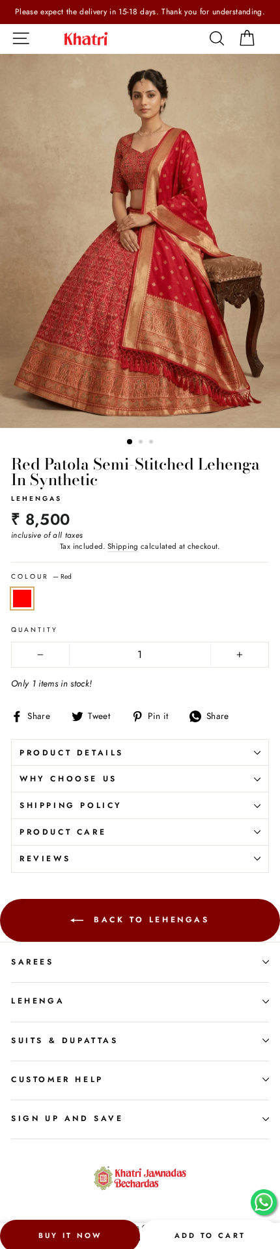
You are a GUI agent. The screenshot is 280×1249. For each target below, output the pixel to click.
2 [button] (142, 443)
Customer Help (57, 1079)
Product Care (63, 832)
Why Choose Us (68, 779)
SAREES (32, 962)
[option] (140, 12)
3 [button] (152, 443)
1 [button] (130, 442)
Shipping (123, 546)
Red (22, 598)
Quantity (34, 630)
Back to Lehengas (149, 919)
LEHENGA (37, 1001)
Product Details (72, 753)
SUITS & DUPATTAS (65, 1040)
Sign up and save (67, 1118)
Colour (41, 576)
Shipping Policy (71, 805)
